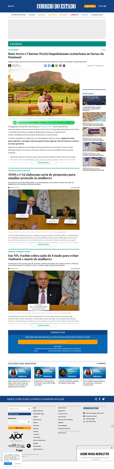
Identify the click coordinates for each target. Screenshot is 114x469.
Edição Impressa (38, 449)
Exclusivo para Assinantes (43, 379)
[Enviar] (29, 421)
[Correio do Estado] (94, 408)
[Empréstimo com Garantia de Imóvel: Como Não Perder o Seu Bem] (44, 372)
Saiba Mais (17, 463)
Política (41, 15)
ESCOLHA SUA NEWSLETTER (57, 342)
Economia (52, 15)
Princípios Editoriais (64, 428)
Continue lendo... (44, 163)
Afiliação (60, 422)
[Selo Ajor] (19, 436)
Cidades (31, 15)
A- (105, 50)
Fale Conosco (62, 416)
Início (34, 408)
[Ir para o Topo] (112, 426)
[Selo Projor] (19, 448)
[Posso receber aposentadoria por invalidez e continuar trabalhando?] (94, 372)
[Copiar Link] (64, 65)
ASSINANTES (102, 363)
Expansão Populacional (92, 106)
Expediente (61, 410)
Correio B (74, 15)
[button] (75, 187)
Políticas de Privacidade (65, 419)
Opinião (84, 15)
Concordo (8, 463)
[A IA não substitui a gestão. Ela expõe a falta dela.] (69, 372)
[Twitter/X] (52, 65)
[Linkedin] (49, 65)
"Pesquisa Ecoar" (46, 127)
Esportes (63, 15)
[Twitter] (103, 399)
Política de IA (37, 419)
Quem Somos (62, 408)
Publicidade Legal (38, 413)
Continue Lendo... (44, 244)
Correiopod (36, 437)
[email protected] (43, 351)
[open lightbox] (43, 92)
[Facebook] (45, 65)
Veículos (35, 431)
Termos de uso (62, 413)
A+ (103, 50)
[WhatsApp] (56, 65)
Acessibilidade (62, 425)
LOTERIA (87, 122)
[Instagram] (60, 65)
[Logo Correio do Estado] (56, 6)
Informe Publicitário (39, 440)
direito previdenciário (16, 379)
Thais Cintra (15, 65)
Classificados (97, 15)
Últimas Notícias (18, 15)
